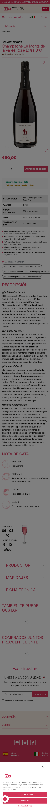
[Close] (43, 766)
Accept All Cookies (25, 795)
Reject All (25, 800)
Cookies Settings (25, 806)
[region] (25, 785)
